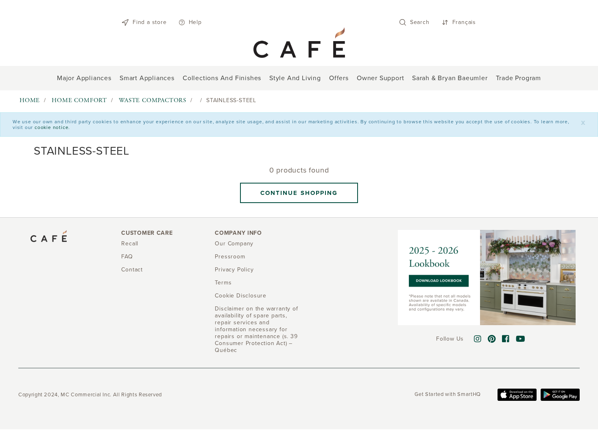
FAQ (127, 256)
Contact (132, 269)
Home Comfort (79, 100)
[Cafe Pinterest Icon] (492, 339)
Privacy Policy (234, 269)
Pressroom (230, 256)
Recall (129, 243)
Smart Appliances (147, 78)
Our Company (234, 243)
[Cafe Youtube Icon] (521, 339)
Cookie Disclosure (240, 295)
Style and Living (295, 78)
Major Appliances (84, 78)
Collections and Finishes (222, 78)
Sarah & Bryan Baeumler (450, 78)
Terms (223, 282)
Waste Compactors (152, 100)
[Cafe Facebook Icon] (506, 339)
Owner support (380, 78)
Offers (339, 78)
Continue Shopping (299, 193)
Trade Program (518, 78)
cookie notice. (52, 127)
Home (30, 100)
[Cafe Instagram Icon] (478, 339)
